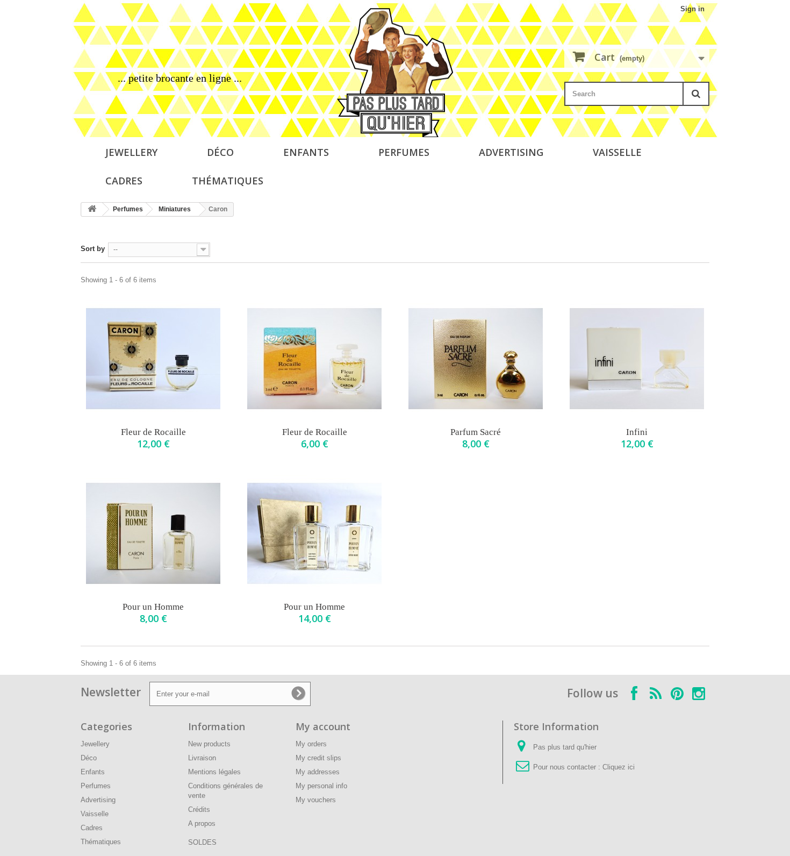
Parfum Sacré (475, 432)
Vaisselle (617, 152)
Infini (637, 432)
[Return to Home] (92, 209)
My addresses (318, 772)
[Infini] (636, 358)
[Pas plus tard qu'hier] (395, 72)
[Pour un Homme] (153, 533)
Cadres (123, 180)
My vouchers (316, 800)
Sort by (93, 249)
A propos (202, 823)
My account (323, 726)
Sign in (692, 9)
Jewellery (131, 152)
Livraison (202, 758)
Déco (220, 152)
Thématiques (227, 180)
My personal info (321, 786)
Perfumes (403, 152)
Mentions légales (214, 772)
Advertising (511, 152)
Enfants (306, 152)
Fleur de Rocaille (153, 432)
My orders (311, 744)
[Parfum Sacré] (475, 358)
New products (209, 744)
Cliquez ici (618, 767)
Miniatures (175, 209)
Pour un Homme (153, 607)
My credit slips (318, 758)
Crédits (199, 809)
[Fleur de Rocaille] (153, 358)
